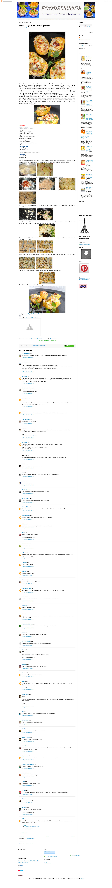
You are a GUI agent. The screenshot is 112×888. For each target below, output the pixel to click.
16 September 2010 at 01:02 (28, 609)
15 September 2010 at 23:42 (28, 592)
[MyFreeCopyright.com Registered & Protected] (86, 279)
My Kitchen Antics (26, 641)
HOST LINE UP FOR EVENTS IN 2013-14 (49, 19)
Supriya (23, 632)
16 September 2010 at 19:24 (28, 777)
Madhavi (24, 596)
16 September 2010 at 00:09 (28, 600)
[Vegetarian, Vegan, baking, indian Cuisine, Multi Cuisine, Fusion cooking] (30, 862)
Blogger (82, 878)
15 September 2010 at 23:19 (28, 583)
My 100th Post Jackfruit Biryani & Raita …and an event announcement (89, 103)
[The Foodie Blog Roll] (75, 855)
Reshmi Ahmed (25, 773)
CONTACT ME (26, 19)
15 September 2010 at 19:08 (28, 357)
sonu (23, 711)
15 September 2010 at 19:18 (28, 383)
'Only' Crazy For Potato (36, 338)
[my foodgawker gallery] (86, 258)
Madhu (23, 790)
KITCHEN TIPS (38, 19)
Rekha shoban (25, 720)
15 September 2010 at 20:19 (28, 467)
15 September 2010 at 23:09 (28, 566)
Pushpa (23, 532)
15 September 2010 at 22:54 (28, 558)
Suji (23, 472)
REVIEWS (32, 19)
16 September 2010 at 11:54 (27, 715)
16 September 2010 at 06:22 (28, 689)
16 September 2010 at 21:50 (28, 785)
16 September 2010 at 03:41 (28, 645)
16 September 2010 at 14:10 (28, 759)
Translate (89, 26)
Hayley (23, 798)
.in (48, 852)
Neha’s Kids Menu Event (32, 317)
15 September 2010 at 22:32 (28, 548)
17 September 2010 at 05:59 (28, 814)
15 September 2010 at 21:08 (28, 493)
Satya (23, 428)
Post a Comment (24, 833)
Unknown (24, 398)
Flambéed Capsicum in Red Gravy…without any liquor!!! (89, 73)
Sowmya (24, 825)
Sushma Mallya (25, 506)
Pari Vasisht (29, 345)
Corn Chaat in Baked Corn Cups (89, 58)
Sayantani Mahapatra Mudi (28, 764)
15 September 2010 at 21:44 (28, 527)
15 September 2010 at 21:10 (28, 510)
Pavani (23, 464)
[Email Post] (21, 345)
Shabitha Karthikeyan (27, 624)
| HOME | (20, 19)
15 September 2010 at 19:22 (28, 393)
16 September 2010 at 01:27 (28, 619)
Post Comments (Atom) (29, 838)
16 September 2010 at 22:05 (28, 794)
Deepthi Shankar (25, 489)
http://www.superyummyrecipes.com (29, 435)
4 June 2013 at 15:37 (26, 830)
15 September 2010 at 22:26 (28, 539)
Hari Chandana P (26, 515)
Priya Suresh (25, 755)
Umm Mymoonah (26, 419)
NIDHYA (24, 807)
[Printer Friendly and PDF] (69, 346)
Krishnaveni (24, 605)
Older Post (73, 836)
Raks (23, 410)
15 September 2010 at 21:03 (28, 485)
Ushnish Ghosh (25, 362)
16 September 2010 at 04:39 (28, 668)
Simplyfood (24, 562)
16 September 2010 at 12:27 (28, 732)
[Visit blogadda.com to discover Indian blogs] (20, 870)
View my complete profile (84, 39)
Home (47, 836)
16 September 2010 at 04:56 (28, 676)
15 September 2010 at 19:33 (28, 459)
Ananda (24, 672)
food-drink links (20, 867)
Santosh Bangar (25, 579)
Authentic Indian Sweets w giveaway (32, 826)
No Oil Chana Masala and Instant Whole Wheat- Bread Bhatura (89, 89)
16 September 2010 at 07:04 (28, 707)
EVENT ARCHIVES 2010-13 (71, 19)
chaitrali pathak (25, 745)
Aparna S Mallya (26, 737)
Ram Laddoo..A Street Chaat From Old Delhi (89, 189)
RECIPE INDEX (61, 19)
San (23, 614)
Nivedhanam (53, 338)
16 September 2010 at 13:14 (28, 741)
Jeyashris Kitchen (26, 353)
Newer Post (21, 836)
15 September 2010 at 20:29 (28, 476)
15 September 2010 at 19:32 (28, 450)
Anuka (23, 681)
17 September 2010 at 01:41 (28, 802)
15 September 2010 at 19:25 (28, 437)
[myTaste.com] (47, 862)
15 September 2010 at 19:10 (28, 371)
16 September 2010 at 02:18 (28, 636)
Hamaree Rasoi (25, 694)
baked (23, 27)
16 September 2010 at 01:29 (28, 628)
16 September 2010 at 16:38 (28, 768)
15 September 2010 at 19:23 (28, 414)
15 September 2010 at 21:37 (28, 519)
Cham (23, 781)
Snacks (26, 27)
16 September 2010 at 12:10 (28, 724)
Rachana (24, 664)
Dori (23, 481)
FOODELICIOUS (83, 45)
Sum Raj (24, 728)
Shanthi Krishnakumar (27, 388)
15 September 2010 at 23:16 (28, 575)
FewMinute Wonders (26, 588)
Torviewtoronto (25, 544)
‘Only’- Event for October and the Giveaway (89, 176)
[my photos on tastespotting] (85, 244)
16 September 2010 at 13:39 (28, 751)
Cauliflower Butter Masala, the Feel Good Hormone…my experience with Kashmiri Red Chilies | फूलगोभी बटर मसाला (86, 133)
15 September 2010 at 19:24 (28, 423)
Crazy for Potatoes (29, 828)
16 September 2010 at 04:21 (28, 659)
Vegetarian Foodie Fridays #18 (35, 314)
